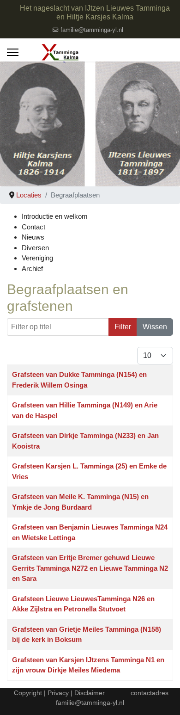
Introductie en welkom (55, 216)
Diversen (35, 248)
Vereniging (37, 258)
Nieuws (33, 237)
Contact (33, 227)
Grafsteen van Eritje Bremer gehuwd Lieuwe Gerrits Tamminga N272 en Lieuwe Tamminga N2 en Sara (90, 568)
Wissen (155, 327)
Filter (122, 327)
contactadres (149, 693)
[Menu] (12, 52)
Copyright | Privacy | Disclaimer (58, 693)
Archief (32, 268)
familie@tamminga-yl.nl (91, 30)
